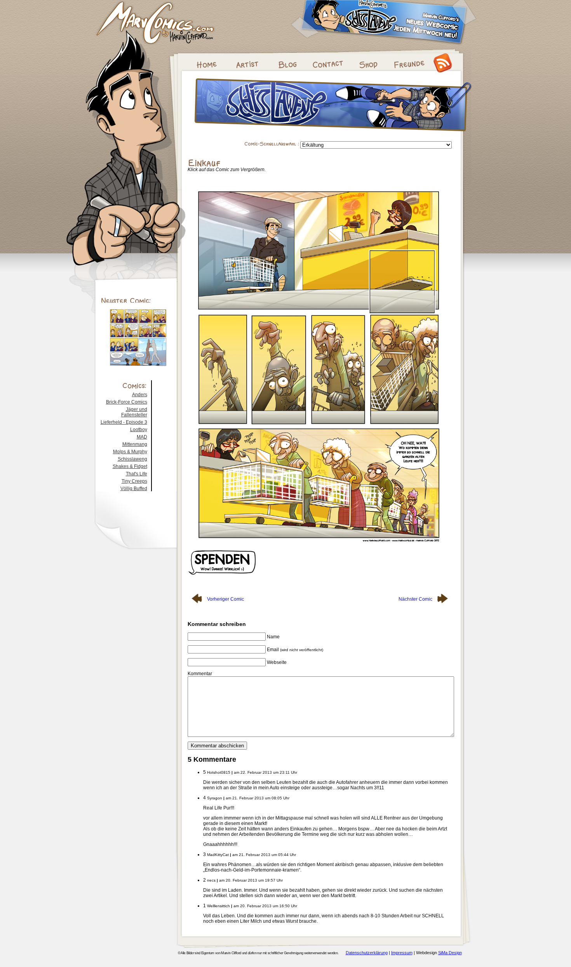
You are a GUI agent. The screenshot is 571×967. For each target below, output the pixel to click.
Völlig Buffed (133, 488)
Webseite (277, 662)
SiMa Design (450, 952)
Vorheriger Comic (225, 599)
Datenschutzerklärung (367, 952)
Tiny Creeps (134, 481)
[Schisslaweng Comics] (332, 133)
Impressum (402, 952)
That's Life (136, 474)
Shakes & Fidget (130, 466)
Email (295, 649)
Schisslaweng (132, 459)
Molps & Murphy (130, 451)
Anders (139, 394)
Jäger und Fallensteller (134, 412)
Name (273, 636)
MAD (142, 437)
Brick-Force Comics (126, 402)
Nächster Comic (416, 599)
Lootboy (138, 429)
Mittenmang (134, 444)
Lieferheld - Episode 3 (124, 422)
